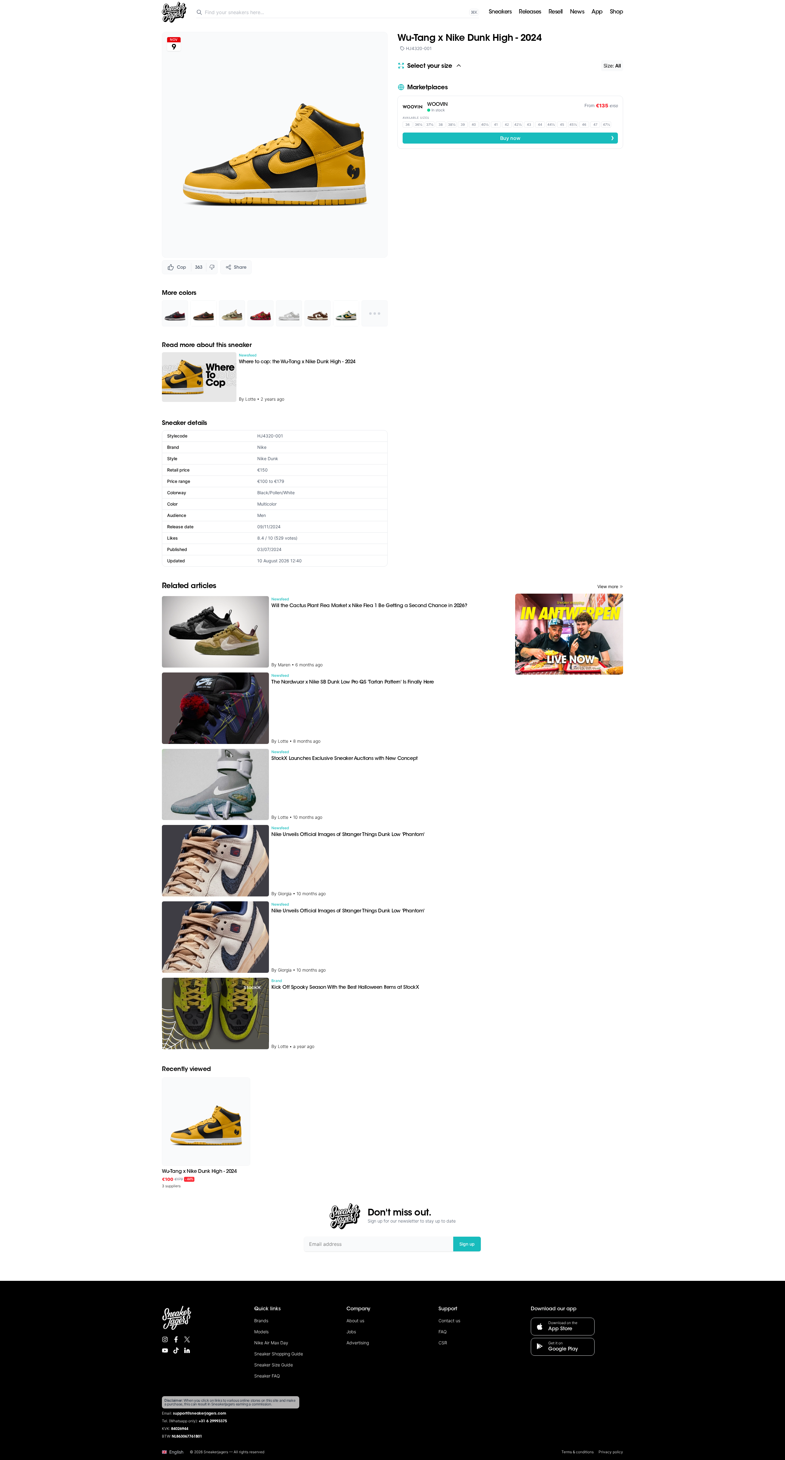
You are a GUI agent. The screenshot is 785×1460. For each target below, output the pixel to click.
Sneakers (500, 12)
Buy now (557, 138)
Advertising (358, 1342)
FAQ (442, 1331)
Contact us (449, 1320)
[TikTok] (176, 1350)
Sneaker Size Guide (273, 1364)
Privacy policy (611, 1452)
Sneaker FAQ (267, 1375)
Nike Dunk (267, 458)
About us (355, 1320)
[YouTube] (165, 1350)
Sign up (467, 1243)
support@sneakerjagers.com (199, 1414)
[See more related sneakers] (375, 313)
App (597, 12)
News (577, 12)
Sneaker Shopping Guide (278, 1353)
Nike (261, 447)
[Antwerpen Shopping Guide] (569, 634)
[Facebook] (176, 1339)
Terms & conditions (577, 1452)
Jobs (351, 1331)
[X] (187, 1339)
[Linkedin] (187, 1350)
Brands (261, 1320)
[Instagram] (165, 1339)
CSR (442, 1342)
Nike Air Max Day (271, 1342)
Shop (616, 12)
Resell (556, 12)
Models (261, 1331)
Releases (530, 12)
